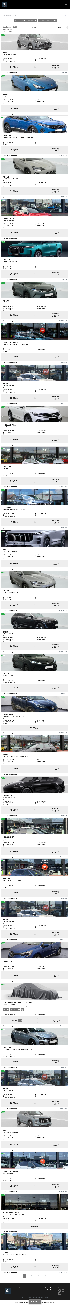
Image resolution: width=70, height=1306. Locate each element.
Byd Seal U (42, 20)
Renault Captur (51, 20)
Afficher (59, 27)
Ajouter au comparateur (10, 72)
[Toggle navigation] (65, 4)
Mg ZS (17, 20)
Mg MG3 (23, 20)
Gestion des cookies (48, 1288)
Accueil (21, 1288)
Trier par (33, 27)
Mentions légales (35, 1288)
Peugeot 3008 (32, 20)
